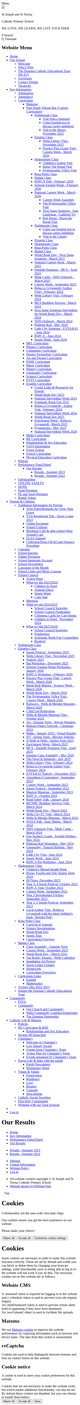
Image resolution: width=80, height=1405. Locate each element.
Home (14, 56)
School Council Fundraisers (52, 612)
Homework (33, 968)
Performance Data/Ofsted (34, 464)
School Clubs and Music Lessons (39, 571)
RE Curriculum (36, 439)
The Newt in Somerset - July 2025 (48, 759)
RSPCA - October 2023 (41, 796)
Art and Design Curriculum (44, 358)
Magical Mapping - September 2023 (49, 792)
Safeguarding (26, 479)
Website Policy (19, 1168)
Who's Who (25, 67)
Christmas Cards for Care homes (55, 615)
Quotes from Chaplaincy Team (46, 1049)
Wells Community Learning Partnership (52, 1013)
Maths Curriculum (38, 435)
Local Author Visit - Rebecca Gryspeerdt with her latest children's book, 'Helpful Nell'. (49, 913)
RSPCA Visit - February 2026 (53, 181)
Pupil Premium (27, 490)
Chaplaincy (25, 1038)
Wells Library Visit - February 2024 (49, 762)
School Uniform (36, 527)
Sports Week (42, 593)
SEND (22, 487)
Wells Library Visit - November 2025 (56, 142)
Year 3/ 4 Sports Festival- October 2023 (52, 884)
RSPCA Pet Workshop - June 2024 (49, 862)
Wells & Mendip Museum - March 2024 (52, 818)
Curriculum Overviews (41, 972)
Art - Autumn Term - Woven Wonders (50, 722)
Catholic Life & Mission (25, 1020)
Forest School (35, 450)
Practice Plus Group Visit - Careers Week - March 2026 (60, 152)
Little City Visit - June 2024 (44, 854)
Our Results (34, 468)
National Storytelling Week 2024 (55, 413)
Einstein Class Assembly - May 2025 (50, 755)
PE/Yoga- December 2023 (43, 880)
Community (17, 998)
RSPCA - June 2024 (47, 336)
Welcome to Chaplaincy (41, 1042)
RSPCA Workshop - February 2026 (49, 674)
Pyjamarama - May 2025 (50, 428)
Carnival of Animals (39, 924)
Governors (25, 78)
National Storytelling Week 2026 (55, 431)
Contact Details (28, 82)
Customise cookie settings (50, 1238)
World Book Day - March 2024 (46, 810)
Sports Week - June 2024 (50, 339)
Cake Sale (41, 597)
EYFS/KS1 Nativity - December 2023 (51, 773)
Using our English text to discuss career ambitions (59, 231)
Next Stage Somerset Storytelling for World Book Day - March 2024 (55, 313)
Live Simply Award (39, 1046)
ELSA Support (36, 538)
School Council (28, 575)
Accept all (24, 1238)
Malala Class (42, 177)
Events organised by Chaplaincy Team (51, 1057)
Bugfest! (40, 641)
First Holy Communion (33, 1101)
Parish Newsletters (38, 1064)
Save (37, 1401)
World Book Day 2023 (49, 395)
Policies (23, 461)
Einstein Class (43, 137)
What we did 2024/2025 (42, 604)
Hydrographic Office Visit (60, 170)
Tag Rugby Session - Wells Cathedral (50, 957)
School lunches (28, 553)
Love (29, 1083)
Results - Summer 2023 (49, 472)
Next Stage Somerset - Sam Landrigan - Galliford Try (60, 212)
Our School (17, 60)
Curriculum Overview (40, 939)
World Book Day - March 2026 (46, 693)
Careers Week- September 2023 (46, 891)
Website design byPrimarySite (30, 1186)
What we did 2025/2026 (42, 626)
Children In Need (45, 586)
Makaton (32, 104)
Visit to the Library (55, 236)
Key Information (20, 89)
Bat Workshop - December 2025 (47, 663)
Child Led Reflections (40, 711)
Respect (31, 1086)
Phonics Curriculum (39, 347)
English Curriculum (39, 383)
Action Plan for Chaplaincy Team (48, 1053)
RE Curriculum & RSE (33, 1027)
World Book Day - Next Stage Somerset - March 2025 (54, 256)
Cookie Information (22, 1164)
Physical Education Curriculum (46, 457)
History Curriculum (38, 369)
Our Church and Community (45, 1009)
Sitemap (15, 1161)
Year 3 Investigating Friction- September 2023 (45, 897)
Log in (14, 1112)
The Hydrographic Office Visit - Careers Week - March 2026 (47, 698)
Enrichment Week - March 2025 (47, 744)
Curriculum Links (29, 976)
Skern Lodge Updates (40, 965)
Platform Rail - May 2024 (51, 325)
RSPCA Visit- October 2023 (44, 888)
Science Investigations (40, 928)
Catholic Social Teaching (34, 1097)
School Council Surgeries (50, 608)
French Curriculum (38, 453)
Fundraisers (41, 634)
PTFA (22, 1002)
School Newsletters (30, 564)
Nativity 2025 (35, 659)
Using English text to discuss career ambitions (58, 124)
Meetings (32, 601)
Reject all (8, 1238)
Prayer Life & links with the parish (40, 1060)
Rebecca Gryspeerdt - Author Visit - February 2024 (53, 407)
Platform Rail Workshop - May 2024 (50, 843)
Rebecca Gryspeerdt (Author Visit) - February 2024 (53, 290)
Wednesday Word (37, 1068)
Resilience (33, 1079)
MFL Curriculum (37, 343)
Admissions (25, 93)
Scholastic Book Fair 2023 (51, 402)
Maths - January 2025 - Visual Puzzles (51, 733)
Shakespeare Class (46, 159)
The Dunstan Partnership (42, 1016)
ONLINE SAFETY (31, 483)
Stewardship (34, 1094)
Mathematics (34, 983)
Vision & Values (28, 1071)
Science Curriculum (39, 376)
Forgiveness (34, 1075)
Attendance (25, 97)
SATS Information (38, 446)
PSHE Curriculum (38, 361)
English (31, 979)
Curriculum (25, 100)
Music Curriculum (38, 365)
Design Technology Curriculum (46, 354)
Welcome (24, 63)
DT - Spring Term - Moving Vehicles (50, 737)
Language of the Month (33, 567)
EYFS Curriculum (38, 380)
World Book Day (37, 932)
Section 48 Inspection (32, 1035)
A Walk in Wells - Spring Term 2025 (50, 740)
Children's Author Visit (57, 163)
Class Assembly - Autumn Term (46, 946)
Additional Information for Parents (40, 505)
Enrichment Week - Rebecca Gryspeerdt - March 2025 (52, 422)
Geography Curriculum (41, 372)
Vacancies (24, 85)
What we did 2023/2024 (42, 582)
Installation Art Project (40, 961)
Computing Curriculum (41, 350)
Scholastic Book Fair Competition (56, 637)
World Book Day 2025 (49, 417)
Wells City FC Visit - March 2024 (48, 814)
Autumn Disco (44, 590)
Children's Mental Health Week (46, 869)
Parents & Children (22, 501)
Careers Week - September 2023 (55, 284)
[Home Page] (3, 7)
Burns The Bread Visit (57, 166)
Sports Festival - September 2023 (47, 788)
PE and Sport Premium (33, 494)
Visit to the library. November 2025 (54, 131)
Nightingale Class (45, 115)
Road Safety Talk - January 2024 (47, 799)
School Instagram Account (35, 560)
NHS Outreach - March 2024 (53, 321)
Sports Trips (34, 935)
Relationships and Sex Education (47, 1031)
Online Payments (37, 523)
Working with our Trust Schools (38, 1105)
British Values (27, 498)
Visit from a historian (56, 119)
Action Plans (34, 578)
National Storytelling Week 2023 (55, 398)
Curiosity (32, 1090)
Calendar (24, 549)
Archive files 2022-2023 (34, 987)
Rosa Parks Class (45, 174)
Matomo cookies (22, 1329)
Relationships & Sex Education (46, 442)
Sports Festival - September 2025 (47, 652)
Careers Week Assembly (58, 200)
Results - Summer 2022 (49, 475)
